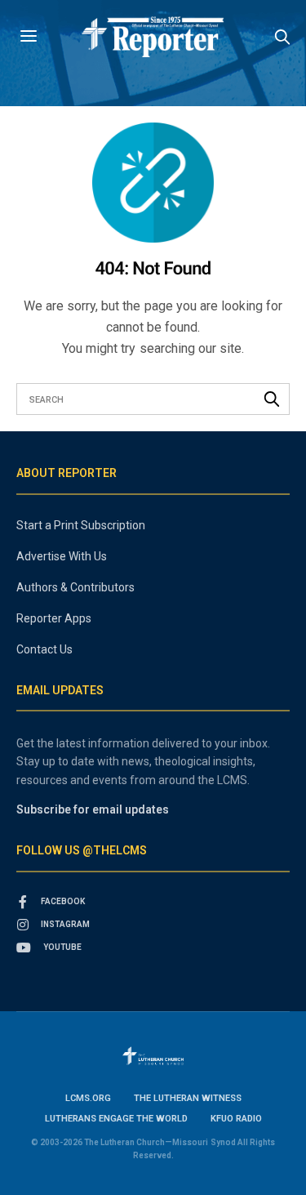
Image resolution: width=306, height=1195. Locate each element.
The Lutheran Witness (188, 1098)
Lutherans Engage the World (116, 1118)
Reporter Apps (53, 618)
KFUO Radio (236, 1118)
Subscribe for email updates (92, 809)
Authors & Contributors (75, 587)
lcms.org (88, 1098)
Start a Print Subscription (80, 525)
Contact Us (44, 649)
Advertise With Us (61, 556)
